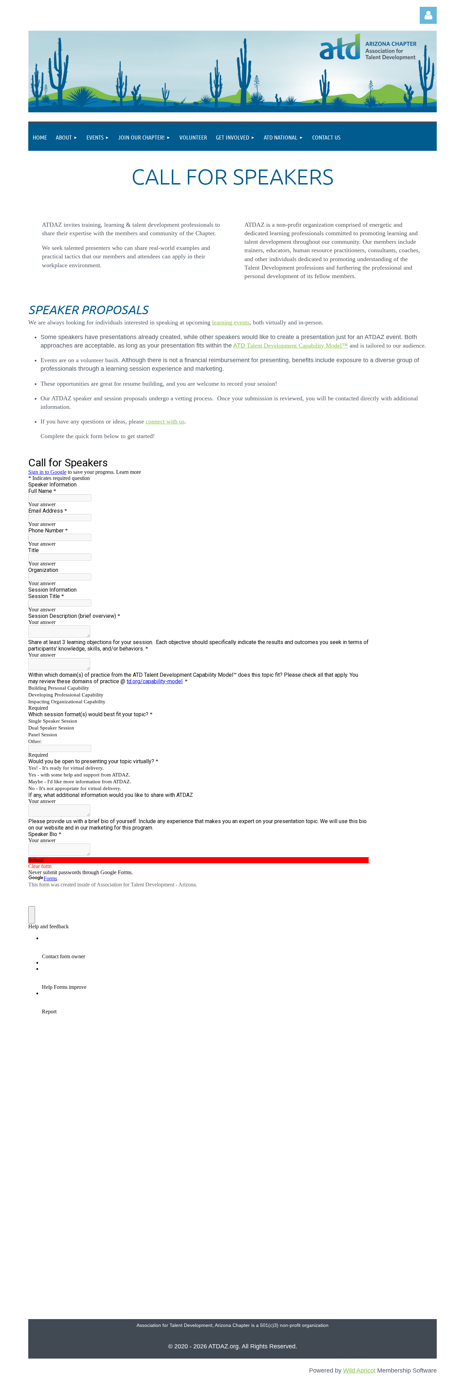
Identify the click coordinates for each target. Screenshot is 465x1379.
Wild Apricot (359, 1370)
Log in (428, 15)
